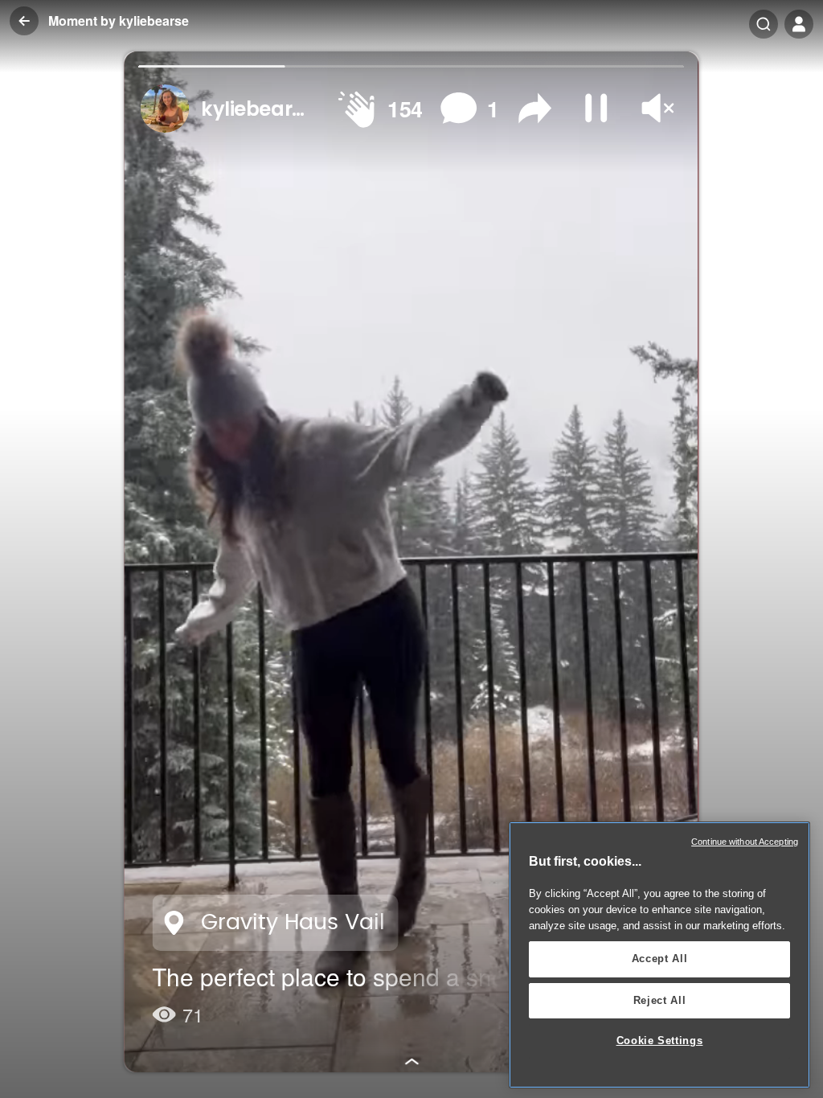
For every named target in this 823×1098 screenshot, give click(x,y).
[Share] (535, 108)
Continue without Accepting (744, 841)
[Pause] (596, 108)
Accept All (660, 959)
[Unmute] (658, 108)
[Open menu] (798, 24)
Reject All (659, 1000)
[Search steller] (763, 24)
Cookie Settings (659, 1040)
